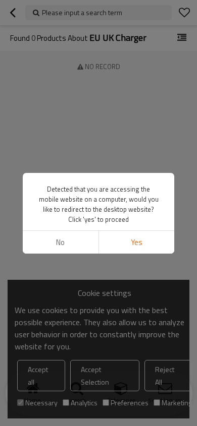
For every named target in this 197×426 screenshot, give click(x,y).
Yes (136, 242)
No (60, 242)
